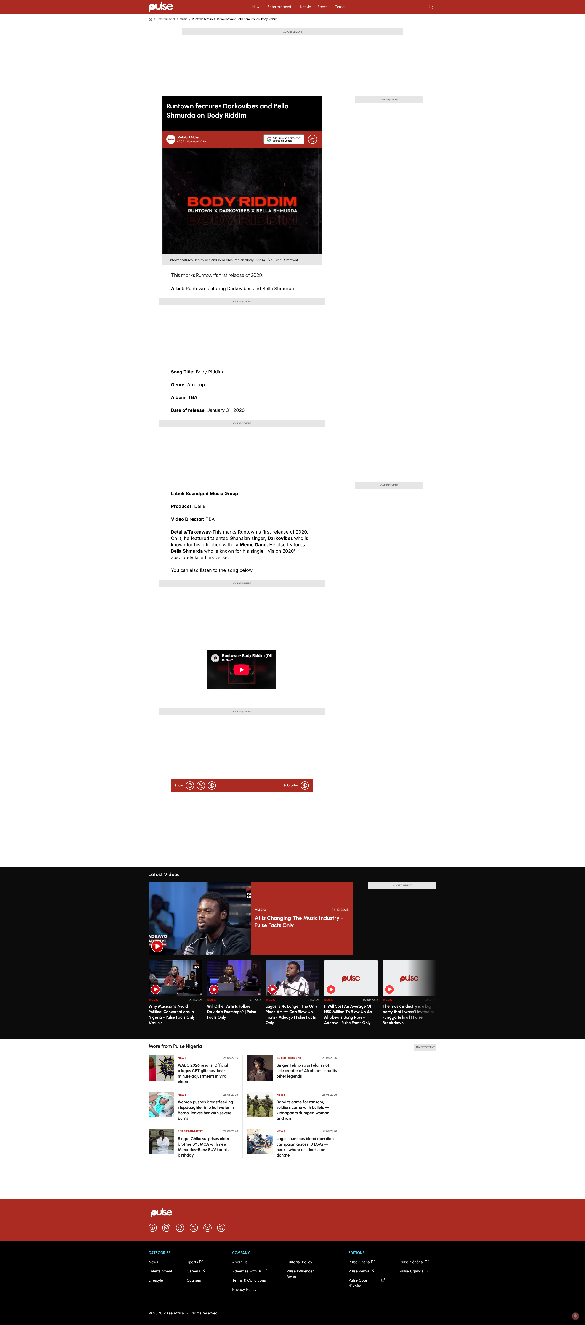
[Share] (312, 139)
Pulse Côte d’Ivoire (357, 1283)
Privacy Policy (244, 1289)
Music (183, 19)
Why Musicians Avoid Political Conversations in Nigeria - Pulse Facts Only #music (172, 1014)
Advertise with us (247, 1271)
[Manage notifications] (575, 1316)
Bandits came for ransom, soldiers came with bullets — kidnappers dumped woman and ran (303, 1110)
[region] (292, 997)
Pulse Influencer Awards (300, 1274)
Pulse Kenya (358, 1271)
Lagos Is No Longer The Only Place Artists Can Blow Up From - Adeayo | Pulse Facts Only (291, 1014)
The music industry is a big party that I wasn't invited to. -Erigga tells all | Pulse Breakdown (409, 1014)
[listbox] (292, 997)
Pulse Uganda (411, 1271)
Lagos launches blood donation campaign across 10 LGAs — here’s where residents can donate (305, 1147)
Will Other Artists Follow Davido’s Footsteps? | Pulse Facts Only (231, 1012)
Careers (341, 7)
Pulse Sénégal (412, 1262)
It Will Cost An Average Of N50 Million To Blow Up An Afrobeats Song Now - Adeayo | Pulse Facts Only (348, 1014)
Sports (322, 7)
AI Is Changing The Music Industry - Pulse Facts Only (299, 921)
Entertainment (279, 7)
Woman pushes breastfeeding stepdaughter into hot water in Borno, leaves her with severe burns (206, 1110)
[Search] (431, 7)
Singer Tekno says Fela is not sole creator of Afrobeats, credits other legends (307, 1071)
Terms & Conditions (249, 1280)
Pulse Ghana (359, 1262)
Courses (194, 1280)
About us (239, 1262)
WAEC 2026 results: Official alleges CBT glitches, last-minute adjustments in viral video (203, 1073)
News (256, 7)
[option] (175, 998)
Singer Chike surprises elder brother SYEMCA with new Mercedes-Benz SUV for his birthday (203, 1147)
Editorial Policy (299, 1262)
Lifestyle (304, 7)
